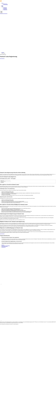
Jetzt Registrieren (5, 13)
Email (1, 180)
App (2, 5)
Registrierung (5, 7)
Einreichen (2, 182)
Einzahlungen (5, 8)
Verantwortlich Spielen (5, 246)
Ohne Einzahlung (5, 4)
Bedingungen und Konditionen (6, 245)
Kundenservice (5, 9)
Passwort (2, 181)
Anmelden (1, 13)
